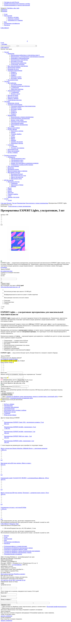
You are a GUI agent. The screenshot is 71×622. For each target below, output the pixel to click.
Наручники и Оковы (17, 185)
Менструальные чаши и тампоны (17, 171)
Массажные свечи (16, 178)
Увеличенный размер (17, 123)
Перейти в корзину (19, 574)
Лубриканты (11, 157)
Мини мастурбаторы (17, 89)
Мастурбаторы (12, 83)
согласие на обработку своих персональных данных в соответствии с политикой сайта (32, 396)
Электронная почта (6, 386)
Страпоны (11, 144)
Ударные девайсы (16, 134)
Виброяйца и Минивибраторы (20, 58)
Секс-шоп (3, 203)
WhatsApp (12, 524)
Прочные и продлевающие (19, 121)
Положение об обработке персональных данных (18, 548)
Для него (6, 81)
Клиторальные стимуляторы (19, 59)
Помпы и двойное (13, 98)
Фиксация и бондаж (17, 143)
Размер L (13, 75)
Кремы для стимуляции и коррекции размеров (24, 163)
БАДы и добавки (13, 152)
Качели (13, 132)
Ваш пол (3, 391)
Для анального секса (17, 160)
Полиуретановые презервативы (20, 118)
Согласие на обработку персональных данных (17, 552)
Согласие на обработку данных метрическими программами (22, 551)
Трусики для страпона (17, 148)
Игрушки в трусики (17, 61)
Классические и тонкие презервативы (22, 117)
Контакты (7, 25)
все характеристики (6, 271)
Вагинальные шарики (14, 67)
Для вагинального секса (18, 158)
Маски (13, 138)
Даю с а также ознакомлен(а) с (31, 397)
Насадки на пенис (13, 95)
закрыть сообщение (6, 616)
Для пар (14, 203)
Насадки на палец (13, 97)
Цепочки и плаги (16, 76)
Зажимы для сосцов (17, 141)
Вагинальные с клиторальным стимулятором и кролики (27, 56)
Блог (5, 22)
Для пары (7, 101)
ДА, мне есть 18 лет (6, 580)
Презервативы (12, 115)
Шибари (13, 140)
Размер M (14, 73)
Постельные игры (13, 149)
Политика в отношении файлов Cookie (15, 549)
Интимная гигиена (13, 169)
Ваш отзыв (4, 378)
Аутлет (6, 198)
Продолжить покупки (7, 574)
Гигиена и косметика (10, 155)
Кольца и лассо (15, 93)
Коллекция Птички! (17, 174)
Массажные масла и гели (18, 175)
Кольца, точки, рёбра (17, 120)
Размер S (13, 72)
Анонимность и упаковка (15, 20)
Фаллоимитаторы (13, 80)
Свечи (13, 135)
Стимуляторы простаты (15, 100)
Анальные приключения (15, 70)
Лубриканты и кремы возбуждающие (22, 164)
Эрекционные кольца (14, 90)
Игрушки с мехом (16, 78)
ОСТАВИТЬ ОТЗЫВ (6, 394)
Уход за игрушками (13, 166)
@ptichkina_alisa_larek (12, 8)
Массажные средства (14, 172)
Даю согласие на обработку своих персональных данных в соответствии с (34, 606)
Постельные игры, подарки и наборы (15, 410)
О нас (6, 14)
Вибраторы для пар (13, 103)
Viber (17, 524)
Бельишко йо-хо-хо (13, 69)
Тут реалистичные (16, 84)
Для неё (6, 52)
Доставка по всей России (11, 2)
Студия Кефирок (17, 564)
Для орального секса (17, 161)
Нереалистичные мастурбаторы (20, 86)
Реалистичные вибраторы (18, 63)
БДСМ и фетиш (12, 129)
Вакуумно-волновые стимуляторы (18, 66)
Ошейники (14, 183)
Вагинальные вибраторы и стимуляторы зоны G (25, 55)
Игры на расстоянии (14, 127)
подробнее (4, 267)
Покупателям (8, 15)
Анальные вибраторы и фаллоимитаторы (23, 106)
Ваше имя (4, 372)
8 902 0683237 (5, 28)
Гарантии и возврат (13, 18)
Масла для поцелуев (17, 177)
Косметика (11, 168)
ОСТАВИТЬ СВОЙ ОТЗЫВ (9, 359)
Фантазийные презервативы (19, 124)
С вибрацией (15, 87)
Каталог (9, 203)
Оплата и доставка (13, 17)
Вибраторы (11, 53)
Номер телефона (6, 388)
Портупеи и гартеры (17, 131)
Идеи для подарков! (13, 151)
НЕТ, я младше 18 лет (19, 580)
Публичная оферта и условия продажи (15, 546)
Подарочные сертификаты (12, 23)
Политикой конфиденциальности (56, 606)
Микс (12, 126)
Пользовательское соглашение (13, 554)
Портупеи (11, 192)
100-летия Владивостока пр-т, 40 (10, 287)
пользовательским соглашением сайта (21, 398)
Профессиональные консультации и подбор (17, 3)
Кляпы (13, 137)
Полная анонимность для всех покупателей (17, 5)
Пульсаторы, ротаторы (17, 64)
